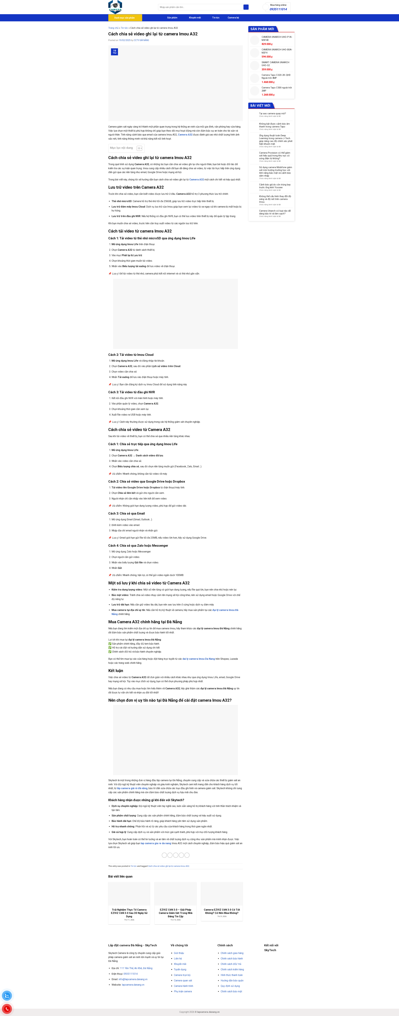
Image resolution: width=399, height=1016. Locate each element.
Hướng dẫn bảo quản (232, 980)
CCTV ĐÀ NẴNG (141, 40)
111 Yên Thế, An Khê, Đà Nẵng (136, 968)
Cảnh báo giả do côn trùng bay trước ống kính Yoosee (275, 186)
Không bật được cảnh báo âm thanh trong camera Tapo (274, 125)
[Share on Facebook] (164, 855)
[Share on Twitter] (170, 855)
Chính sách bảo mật (231, 991)
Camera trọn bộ (182, 975)
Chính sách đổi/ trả (231, 964)
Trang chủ (113, 28)
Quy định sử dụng (230, 986)
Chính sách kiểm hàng (232, 969)
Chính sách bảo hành (232, 958)
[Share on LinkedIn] (187, 855)
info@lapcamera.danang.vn (133, 979)
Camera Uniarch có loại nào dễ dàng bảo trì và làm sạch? (275, 212)
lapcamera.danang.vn (133, 984)
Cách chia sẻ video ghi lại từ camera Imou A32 (168, 866)
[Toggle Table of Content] (137, 148)
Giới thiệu (179, 953)
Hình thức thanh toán (232, 975)
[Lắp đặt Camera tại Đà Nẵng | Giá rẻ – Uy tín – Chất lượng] (130, 7)
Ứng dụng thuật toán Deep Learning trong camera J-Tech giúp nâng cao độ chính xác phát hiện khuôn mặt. (275, 139)
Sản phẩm (172, 17)
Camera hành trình (183, 986)
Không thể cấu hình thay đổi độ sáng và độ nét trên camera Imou (275, 199)
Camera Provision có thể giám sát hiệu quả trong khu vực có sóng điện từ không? (274, 155)
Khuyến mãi (195, 17)
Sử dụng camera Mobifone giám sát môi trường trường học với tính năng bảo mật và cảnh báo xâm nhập (275, 171)
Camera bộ (233, 17)
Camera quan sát (183, 980)
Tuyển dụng (180, 969)
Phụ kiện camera (183, 991)
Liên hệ (178, 958)
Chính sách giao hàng (232, 953)
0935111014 (131, 973)
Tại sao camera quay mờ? (272, 113)
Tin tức (215, 17)
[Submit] (246, 7)
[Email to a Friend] (175, 855)
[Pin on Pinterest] (181, 855)
